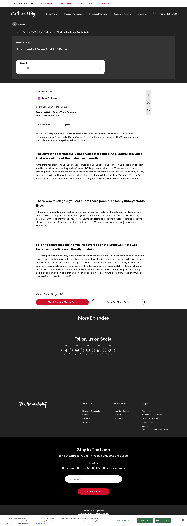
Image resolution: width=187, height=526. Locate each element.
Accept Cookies (162, 520)
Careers (86, 418)
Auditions (86, 422)
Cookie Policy (42, 523)
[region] (93, 520)
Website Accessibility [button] (152, 414)
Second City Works (116, 468)
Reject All (144, 520)
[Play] (22, 68)
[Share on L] (148, 94)
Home (15, 32)
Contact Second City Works (155, 429)
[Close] (183, 520)
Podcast (86, 414)
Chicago (70, 468)
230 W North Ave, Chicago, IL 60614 (93, 513)
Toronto (85, 468)
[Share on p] (148, 110)
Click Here (41, 124)
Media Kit (118, 414)
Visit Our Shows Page (118, 302)
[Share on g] (148, 102)
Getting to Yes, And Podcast (37, 32)
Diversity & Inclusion (91, 411)
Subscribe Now (92, 491)
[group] (60, 68)
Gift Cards (118, 418)
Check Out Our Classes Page (62, 302)
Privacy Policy (148, 422)
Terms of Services (150, 418)
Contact (146, 426)
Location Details (121, 411)
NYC (98, 468)
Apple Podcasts (49, 98)
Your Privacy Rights (125, 520)
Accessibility (147, 411)
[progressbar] (61, 68)
